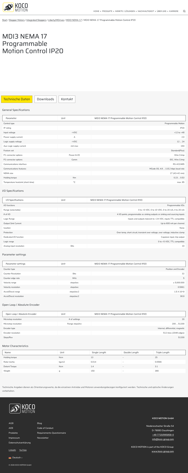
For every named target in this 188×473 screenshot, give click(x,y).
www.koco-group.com (163, 451)
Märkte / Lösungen (125, 11)
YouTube (23, 450)
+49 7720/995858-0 (163, 434)
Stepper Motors (17, 20)
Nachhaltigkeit (146, 11)
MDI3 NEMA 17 (74, 20)
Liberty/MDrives (56, 20)
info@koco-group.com (163, 439)
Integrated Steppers (36, 20)
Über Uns (161, 11)
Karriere (173, 11)
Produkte (107, 11)
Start (4, 20)
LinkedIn (12, 450)
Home (96, 11)
